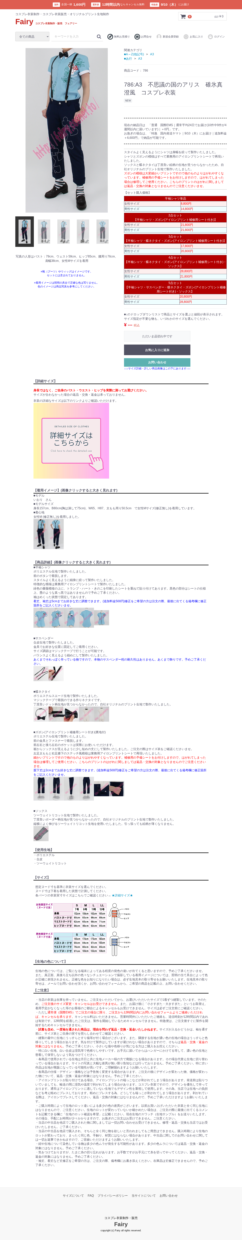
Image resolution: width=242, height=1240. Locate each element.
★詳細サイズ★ (122, 895)
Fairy (46, 21)
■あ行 (128, 58)
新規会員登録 (171, 36)
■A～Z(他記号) (134, 54)
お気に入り (196, 36)
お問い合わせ (157, 362)
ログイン (219, 36)
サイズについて (73, 1195)
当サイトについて (144, 1195)
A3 (152, 54)
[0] (183, 16)
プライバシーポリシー (113, 1195)
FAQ (91, 1195)
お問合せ (146, 36)
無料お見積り (122, 36)
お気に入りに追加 (157, 350)
